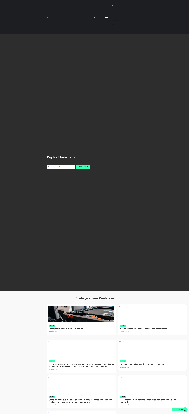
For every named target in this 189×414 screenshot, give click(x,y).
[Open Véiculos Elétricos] (69, 17)
